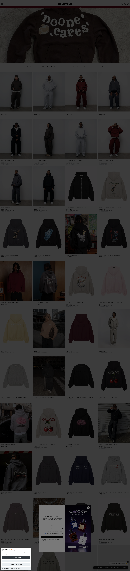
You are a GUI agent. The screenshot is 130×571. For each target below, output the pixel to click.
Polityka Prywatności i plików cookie (11, 568)
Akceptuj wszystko (16, 557)
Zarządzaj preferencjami (16, 564)
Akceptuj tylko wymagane (16, 561)
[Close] (30, 549)
